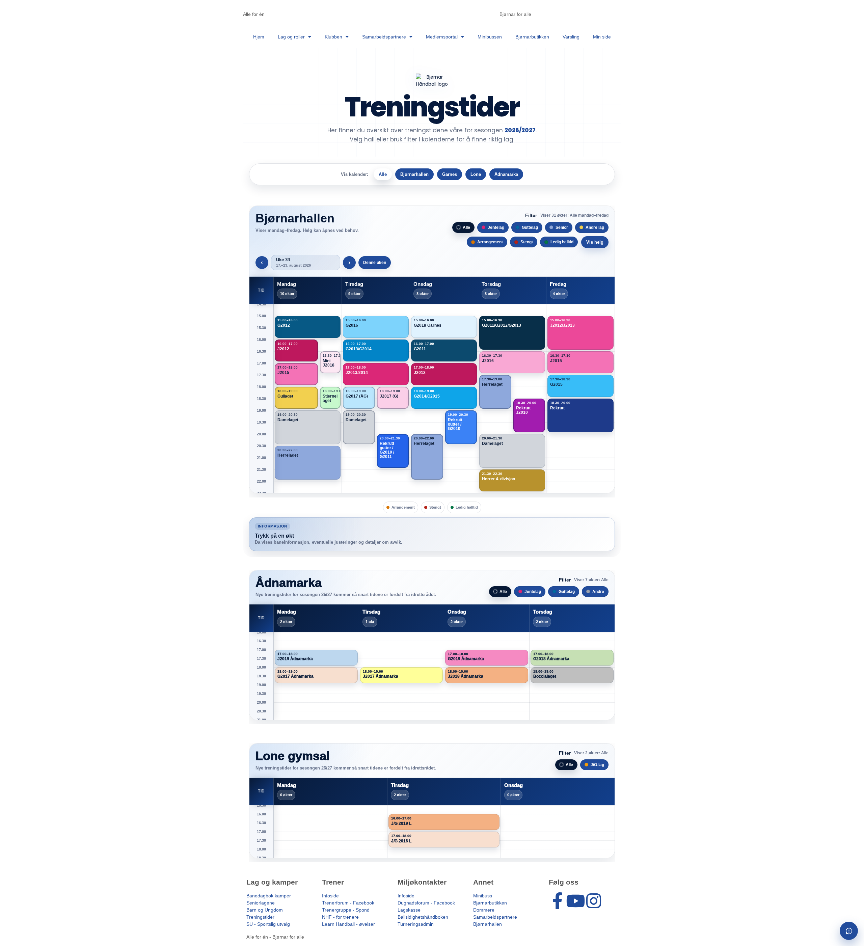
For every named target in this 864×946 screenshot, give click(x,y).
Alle (383, 174)
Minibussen (490, 36)
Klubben (333, 36)
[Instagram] (593, 900)
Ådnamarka (506, 174)
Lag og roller (291, 36)
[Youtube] (575, 900)
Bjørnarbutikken (532, 36)
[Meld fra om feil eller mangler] (849, 931)
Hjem (258, 36)
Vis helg (594, 242)
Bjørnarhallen (414, 174)
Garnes (449, 174)
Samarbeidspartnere (384, 36)
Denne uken (374, 262)
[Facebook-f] (557, 900)
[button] (308, 327)
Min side (602, 36)
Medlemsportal (442, 36)
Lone (475, 174)
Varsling (571, 36)
